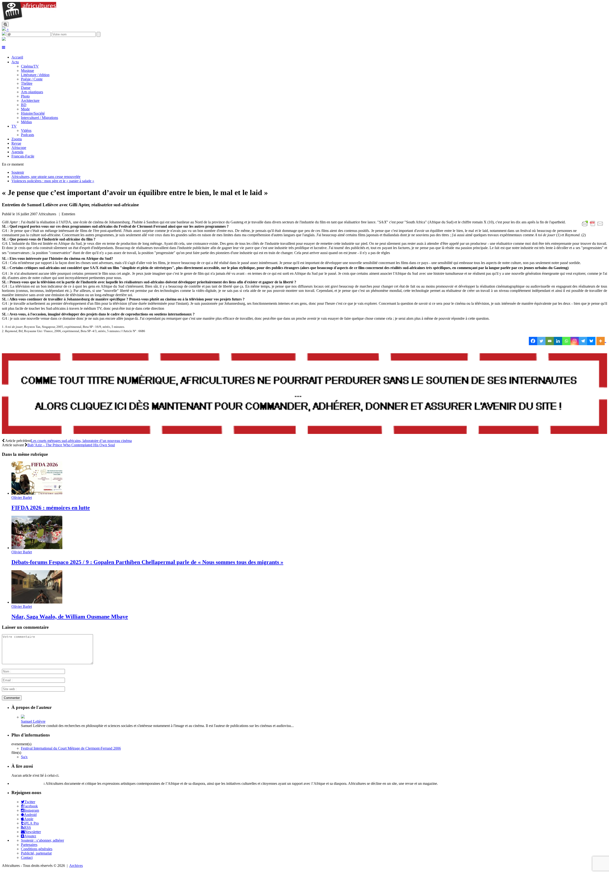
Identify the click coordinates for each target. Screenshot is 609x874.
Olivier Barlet (21, 498)
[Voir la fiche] (23, 717)
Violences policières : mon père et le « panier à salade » (52, 181)
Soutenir (17, 172)
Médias (26, 122)
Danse (25, 88)
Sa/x (24, 757)
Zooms (16, 139)
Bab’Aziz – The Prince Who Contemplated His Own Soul (71, 445)
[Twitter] (541, 341)
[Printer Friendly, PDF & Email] (593, 226)
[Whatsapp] (566, 341)
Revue (16, 143)
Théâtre (26, 83)
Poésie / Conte (32, 79)
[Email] (549, 341)
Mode (25, 109)
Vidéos (26, 130)
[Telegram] (583, 341)
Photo (25, 96)
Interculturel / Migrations (39, 118)
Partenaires (29, 845)
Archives (76, 866)
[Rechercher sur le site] (5, 24)
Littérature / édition (35, 75)
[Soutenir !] (304, 394)
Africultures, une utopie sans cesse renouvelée (45, 177)
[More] (601, 341)
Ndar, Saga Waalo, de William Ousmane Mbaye (69, 617)
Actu (15, 62)
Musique (27, 71)
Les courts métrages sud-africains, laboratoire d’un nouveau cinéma (81, 441)
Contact (27, 857)
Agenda (17, 152)
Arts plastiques (32, 92)
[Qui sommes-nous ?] (4, 39)
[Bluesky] (591, 341)
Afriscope (18, 148)
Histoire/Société (33, 113)
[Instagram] (574, 341)
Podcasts (27, 135)
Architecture (30, 100)
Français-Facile (22, 156)
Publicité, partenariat (36, 853)
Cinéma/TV (30, 66)
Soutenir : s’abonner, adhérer (42, 840)
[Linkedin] (558, 341)
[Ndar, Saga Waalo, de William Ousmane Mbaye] (36, 602)
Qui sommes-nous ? (27, 783)
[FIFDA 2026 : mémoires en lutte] (36, 493)
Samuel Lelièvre (33, 721)
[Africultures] (29, 20)
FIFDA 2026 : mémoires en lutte (50, 508)
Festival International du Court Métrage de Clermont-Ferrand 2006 (71, 748)
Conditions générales (36, 849)
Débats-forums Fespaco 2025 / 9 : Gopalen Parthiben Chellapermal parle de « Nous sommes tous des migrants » (147, 562)
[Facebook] (533, 341)
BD (23, 105)
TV (14, 126)
